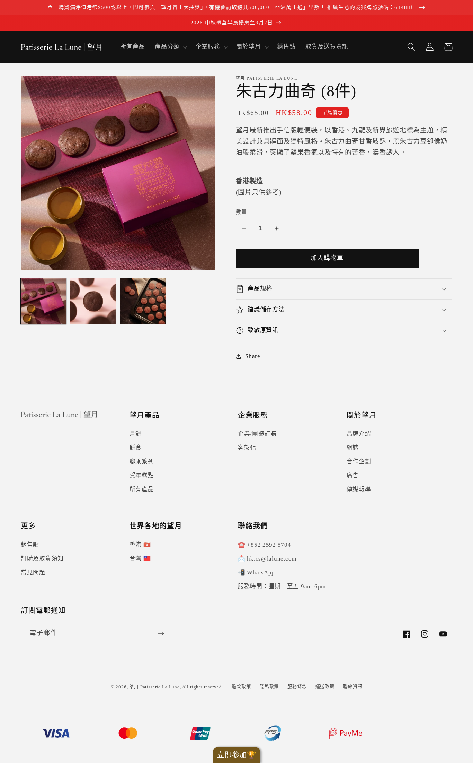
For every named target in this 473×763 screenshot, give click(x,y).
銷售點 (30, 544)
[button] (170, 46)
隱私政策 (269, 686)
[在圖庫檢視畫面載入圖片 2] (93, 301)
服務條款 (296, 686)
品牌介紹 (359, 434)
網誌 (353, 447)
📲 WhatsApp (256, 572)
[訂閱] (161, 633)
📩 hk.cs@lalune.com (267, 558)
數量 (241, 212)
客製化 (247, 447)
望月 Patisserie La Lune (154, 687)
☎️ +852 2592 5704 (264, 544)
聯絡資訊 (352, 686)
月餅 (136, 434)
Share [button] (252, 356)
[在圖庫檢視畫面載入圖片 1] (43, 301)
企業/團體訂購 (257, 434)
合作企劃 (359, 461)
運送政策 (324, 686)
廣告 (353, 475)
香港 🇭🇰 (140, 544)
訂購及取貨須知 (42, 558)
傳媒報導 (359, 489)
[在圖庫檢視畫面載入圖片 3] (142, 301)
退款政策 (241, 686)
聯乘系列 (142, 461)
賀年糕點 (142, 475)
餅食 (136, 447)
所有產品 (142, 489)
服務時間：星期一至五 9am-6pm (282, 586)
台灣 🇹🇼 (140, 558)
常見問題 (33, 572)
